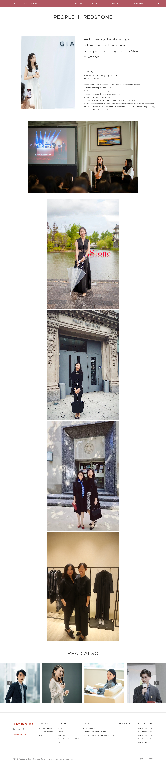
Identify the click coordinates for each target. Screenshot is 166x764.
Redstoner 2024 (145, 732)
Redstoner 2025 (145, 728)
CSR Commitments (46, 732)
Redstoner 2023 (145, 735)
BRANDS (115, 4)
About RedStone (46, 728)
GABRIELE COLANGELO (68, 739)
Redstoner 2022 (145, 742)
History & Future (46, 735)
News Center (137, 4)
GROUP (79, 4)
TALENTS (97, 4)
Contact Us (19, 734)
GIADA (61, 728)
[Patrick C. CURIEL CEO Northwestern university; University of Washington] (20, 683)
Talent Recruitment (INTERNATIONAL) (99, 735)
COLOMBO (62, 735)
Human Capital (89, 728)
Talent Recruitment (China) (94, 732)
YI (59, 742)
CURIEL (61, 732)
